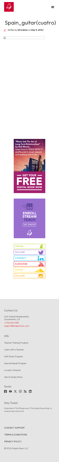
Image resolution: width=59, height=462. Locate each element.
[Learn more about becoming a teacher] (29, 218)
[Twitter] (15, 391)
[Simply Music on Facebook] (29, 246)
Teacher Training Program (16, 342)
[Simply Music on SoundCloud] (29, 269)
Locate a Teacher (12, 370)
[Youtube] (10, 391)
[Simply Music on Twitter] (29, 252)
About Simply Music (13, 377)
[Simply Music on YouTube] (29, 264)
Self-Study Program (13, 356)
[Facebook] (5, 391)
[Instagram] (20, 391)
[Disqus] (29, 95)
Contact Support (14, 427)
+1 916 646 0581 (11, 322)
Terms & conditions (15, 434)
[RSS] (25, 391)
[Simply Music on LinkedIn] (29, 258)
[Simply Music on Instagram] (29, 275)
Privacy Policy (13, 441)
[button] (52, 7)
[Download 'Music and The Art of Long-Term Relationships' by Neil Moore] (29, 166)
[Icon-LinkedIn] (30, 391)
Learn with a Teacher (14, 349)
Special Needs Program (15, 363)
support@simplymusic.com (16, 326)
